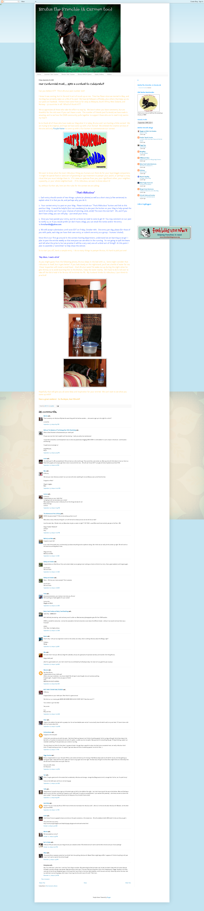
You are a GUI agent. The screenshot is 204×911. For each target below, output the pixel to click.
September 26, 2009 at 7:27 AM (52, 630)
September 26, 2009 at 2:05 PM (52, 769)
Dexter (45, 636)
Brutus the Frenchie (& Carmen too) (75, 9)
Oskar (45, 720)
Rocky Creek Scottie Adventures (148, 164)
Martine (46, 416)
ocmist (45, 458)
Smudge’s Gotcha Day (145, 178)
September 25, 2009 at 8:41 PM (51, 424)
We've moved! (143, 172)
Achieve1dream (47, 732)
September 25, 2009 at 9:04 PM (52, 453)
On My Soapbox (144, 153)
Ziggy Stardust (47, 755)
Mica (45, 652)
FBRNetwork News (144, 158)
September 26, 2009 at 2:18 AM (52, 588)
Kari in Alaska (47, 842)
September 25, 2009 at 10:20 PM (52, 488)
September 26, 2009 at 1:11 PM (51, 749)
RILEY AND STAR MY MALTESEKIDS (53, 689)
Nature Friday (143, 133)
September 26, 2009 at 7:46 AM (52, 664)
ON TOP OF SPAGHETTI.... (147, 165)
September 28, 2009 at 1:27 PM (51, 810)
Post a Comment (45, 879)
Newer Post (42, 883)
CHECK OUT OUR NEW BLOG (147, 197)
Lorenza (46, 494)
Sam (45, 775)
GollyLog (142, 170)
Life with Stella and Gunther (147, 195)
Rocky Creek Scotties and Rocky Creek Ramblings (56, 611)
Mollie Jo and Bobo (48, 538)
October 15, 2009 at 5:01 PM (51, 847)
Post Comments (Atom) (51, 886)
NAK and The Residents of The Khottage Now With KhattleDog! (60, 430)
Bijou (45, 471)
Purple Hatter (59, 128)
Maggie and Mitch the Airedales (148, 131)
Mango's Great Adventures (147, 189)
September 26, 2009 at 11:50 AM (52, 726)
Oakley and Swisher (49, 561)
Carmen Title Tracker (51, 74)
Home (39, 74)
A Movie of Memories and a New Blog (149, 190)
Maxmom (46, 670)
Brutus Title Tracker (68, 74)
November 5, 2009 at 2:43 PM (51, 859)
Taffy (45, 789)
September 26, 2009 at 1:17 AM (51, 556)
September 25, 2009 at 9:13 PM (51, 465)
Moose (45, 853)
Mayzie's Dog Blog (144, 176)
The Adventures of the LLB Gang (52, 513)
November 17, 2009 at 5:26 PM (51, 875)
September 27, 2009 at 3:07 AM (52, 783)
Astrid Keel (46, 803)
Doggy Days (143, 145)
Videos (109, 74)
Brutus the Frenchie (142, 87)
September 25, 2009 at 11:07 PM (52, 533)
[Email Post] (57, 406)
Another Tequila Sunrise (146, 137)
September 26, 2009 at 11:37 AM (52, 714)
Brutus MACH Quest (84, 74)
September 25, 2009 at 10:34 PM (52, 508)
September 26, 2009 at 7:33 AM (51, 646)
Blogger (109, 897)
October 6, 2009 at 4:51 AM (50, 826)
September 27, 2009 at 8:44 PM (51, 797)
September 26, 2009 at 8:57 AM (52, 684)
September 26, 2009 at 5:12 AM (52, 605)
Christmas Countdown (145, 184)
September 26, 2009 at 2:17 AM (52, 572)
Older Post (128, 883)
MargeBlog (142, 151)
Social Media (143, 147)
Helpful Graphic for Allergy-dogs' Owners (150, 159)
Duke (45, 593)
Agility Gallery (99, 74)
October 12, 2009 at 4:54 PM (51, 836)
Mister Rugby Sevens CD (146, 183)
